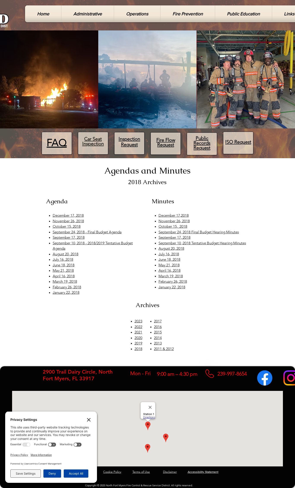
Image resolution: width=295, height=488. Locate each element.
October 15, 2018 (67, 226)
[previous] (7, 82)
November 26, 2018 (68, 221)
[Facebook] (265, 378)
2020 (138, 338)
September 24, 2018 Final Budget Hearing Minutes (199, 232)
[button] (87, 13)
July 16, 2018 (63, 259)
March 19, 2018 (65, 281)
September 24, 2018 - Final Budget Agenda (87, 232)
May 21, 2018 (63, 270)
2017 (158, 321)
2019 (138, 343)
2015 (158, 332)
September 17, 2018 (69, 237)
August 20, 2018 (65, 254)
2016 (158, 327)
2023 (138, 321)
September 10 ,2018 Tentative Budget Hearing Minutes (202, 243)
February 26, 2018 (67, 287)
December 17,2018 (174, 215)
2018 (138, 349)
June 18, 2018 (64, 265)
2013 (158, 343)
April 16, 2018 (64, 276)
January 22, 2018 (66, 292)
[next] (287, 82)
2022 (138, 327)
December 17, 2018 (68, 215)
